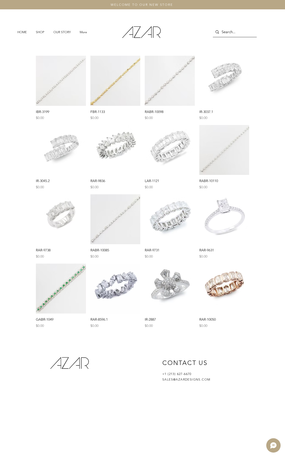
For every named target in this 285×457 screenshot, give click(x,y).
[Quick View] (61, 81)
